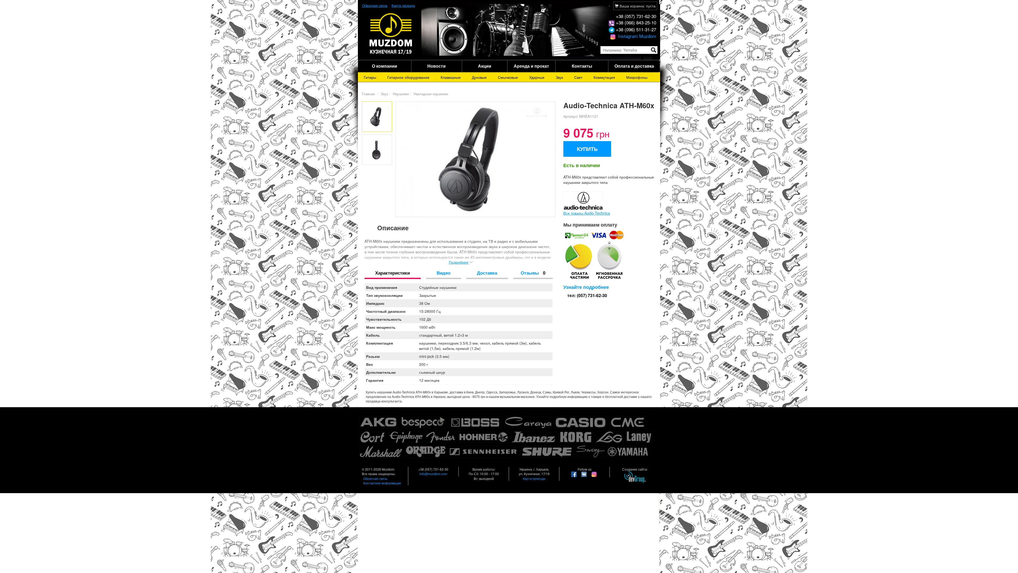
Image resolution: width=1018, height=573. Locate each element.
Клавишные (451, 77)
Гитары (370, 77)
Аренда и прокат (531, 66)
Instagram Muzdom (636, 36)
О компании (384, 66)
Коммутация (604, 77)
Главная (368, 93)
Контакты (582, 66)
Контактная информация (382, 483)
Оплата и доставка (634, 66)
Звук (559, 77)
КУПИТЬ (587, 149)
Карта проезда (403, 5)
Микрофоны (636, 77)
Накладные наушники (431, 93)
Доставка (487, 273)
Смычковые (508, 77)
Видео (443, 273)
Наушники (401, 93)
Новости (436, 66)
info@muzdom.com (433, 473)
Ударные (537, 77)
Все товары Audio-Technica (586, 213)
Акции (484, 66)
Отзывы (533, 273)
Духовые (479, 77)
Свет (578, 77)
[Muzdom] (391, 33)
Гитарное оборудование (408, 77)
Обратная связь (375, 5)
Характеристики (392, 273)
